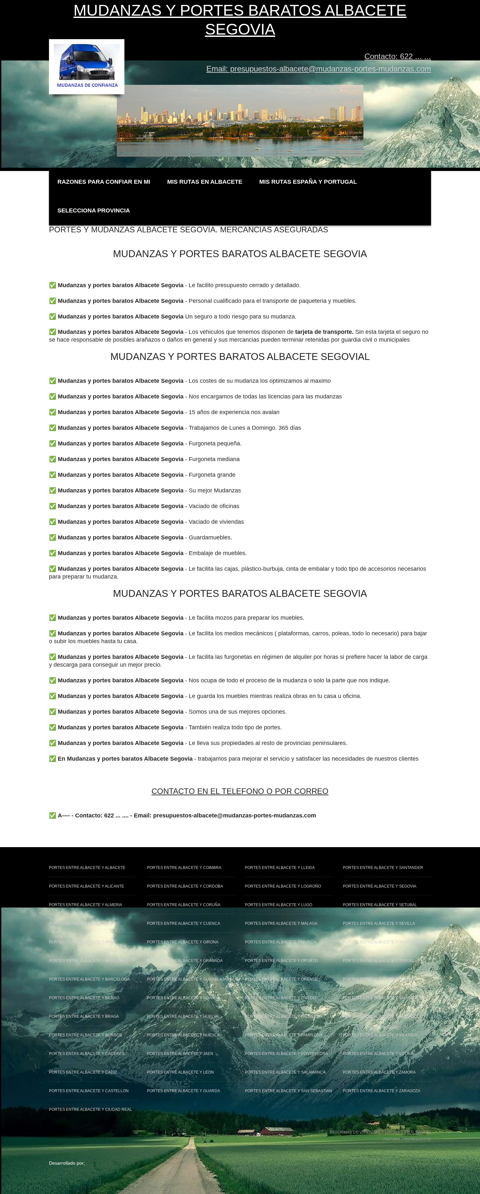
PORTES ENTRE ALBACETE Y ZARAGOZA (381, 1091)
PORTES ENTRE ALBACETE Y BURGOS (85, 1035)
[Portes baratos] (87, 46)
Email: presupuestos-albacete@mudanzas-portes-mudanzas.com (318, 68)
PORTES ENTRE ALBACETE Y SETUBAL (380, 905)
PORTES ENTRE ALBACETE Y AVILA (82, 942)
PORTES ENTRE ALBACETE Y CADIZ (83, 1072)
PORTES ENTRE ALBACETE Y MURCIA (281, 942)
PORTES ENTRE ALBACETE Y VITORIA (378, 1053)
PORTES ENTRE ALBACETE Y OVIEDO (280, 998)
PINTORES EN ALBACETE (407, 1139)
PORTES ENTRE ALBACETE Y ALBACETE (87, 867)
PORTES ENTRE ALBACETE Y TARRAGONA (383, 942)
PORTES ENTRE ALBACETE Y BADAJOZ (86, 960)
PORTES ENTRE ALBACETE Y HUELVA (182, 1016)
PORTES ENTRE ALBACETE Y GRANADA (185, 960)
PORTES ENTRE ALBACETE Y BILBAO (84, 998)
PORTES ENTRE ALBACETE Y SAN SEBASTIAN (288, 1091)
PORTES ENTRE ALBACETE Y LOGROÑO (283, 886)
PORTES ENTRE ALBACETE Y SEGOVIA (379, 886)
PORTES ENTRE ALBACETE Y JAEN (180, 1053)
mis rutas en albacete (204, 181)
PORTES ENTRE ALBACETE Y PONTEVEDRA (286, 1053)
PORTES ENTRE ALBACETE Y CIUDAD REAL (90, 1109)
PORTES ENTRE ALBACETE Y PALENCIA (282, 1016)
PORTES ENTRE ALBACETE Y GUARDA (183, 998)
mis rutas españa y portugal (308, 181)
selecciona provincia (93, 210)
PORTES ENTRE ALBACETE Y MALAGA (281, 923)
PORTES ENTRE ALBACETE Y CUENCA (183, 923)
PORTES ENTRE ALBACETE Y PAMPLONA (284, 1035)
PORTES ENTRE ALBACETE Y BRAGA (84, 1016)
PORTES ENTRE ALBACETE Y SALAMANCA (285, 1072)
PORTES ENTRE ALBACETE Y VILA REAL (381, 1035)
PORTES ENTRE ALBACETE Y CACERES (86, 1053)
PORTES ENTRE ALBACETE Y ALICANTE (86, 886)
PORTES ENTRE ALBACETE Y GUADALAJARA (189, 979)
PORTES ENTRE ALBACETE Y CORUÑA (183, 905)
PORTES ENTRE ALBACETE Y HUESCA (183, 1035)
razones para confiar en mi (103, 181)
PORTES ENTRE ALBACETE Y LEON (180, 1072)
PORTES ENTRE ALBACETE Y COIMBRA (184, 867)
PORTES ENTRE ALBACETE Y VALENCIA (380, 998)
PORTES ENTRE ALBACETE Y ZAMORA (379, 1072)
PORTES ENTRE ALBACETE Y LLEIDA (280, 867)
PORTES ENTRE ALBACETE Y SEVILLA (379, 923)
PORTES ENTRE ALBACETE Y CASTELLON (89, 1091)
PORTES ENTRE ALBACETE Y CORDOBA (185, 886)
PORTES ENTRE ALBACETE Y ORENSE (281, 979)
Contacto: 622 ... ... (397, 56)
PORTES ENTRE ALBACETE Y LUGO (278, 905)
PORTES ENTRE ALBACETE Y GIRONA (182, 942)
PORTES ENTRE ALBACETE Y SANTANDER (383, 867)
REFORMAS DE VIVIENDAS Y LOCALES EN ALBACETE (380, 1132)
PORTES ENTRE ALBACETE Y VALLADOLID (383, 1016)
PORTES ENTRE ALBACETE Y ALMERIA (85, 905)
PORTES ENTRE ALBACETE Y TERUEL (379, 960)
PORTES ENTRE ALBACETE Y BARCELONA (89, 979)
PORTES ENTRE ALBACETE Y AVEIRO (84, 923)
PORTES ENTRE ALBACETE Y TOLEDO (379, 979)
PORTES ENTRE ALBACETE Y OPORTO (281, 960)
